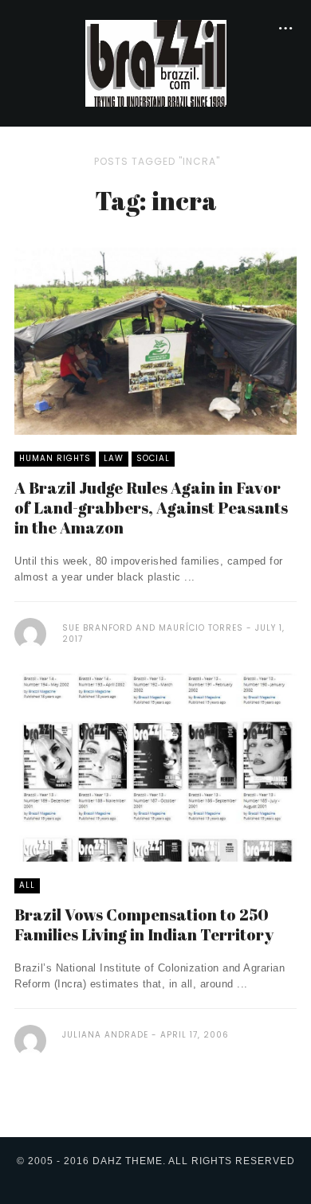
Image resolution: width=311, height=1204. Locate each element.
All (27, 885)
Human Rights (55, 458)
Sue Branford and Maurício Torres (152, 628)
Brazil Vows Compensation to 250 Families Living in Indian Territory (144, 924)
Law (114, 458)
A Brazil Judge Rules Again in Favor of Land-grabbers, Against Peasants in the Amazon (151, 507)
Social (153, 458)
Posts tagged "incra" (157, 161)
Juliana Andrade (105, 1035)
